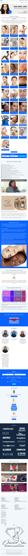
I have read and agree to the (14, 381)
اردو (24, 2)
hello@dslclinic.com (4, 500)
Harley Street (14, 406)
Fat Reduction (3, 519)
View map (14, 419)
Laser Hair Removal (3, 512)
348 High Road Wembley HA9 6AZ (5, 501)
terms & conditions (18, 381)
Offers (26, 0)
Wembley (14, 404)
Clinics (21, 0)
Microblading (2, 516)
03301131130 (3, 499)
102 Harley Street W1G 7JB (4, 508)
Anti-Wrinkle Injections (3, 514)
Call (24, 0)
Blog (1, 523)
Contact (5, 522)
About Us (2, 522)
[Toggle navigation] (27, 2)
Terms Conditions (5, 523)
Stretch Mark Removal (3, 515)
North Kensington (14, 408)
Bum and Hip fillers (3, 513)
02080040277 (3, 498)
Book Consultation (14, 396)
